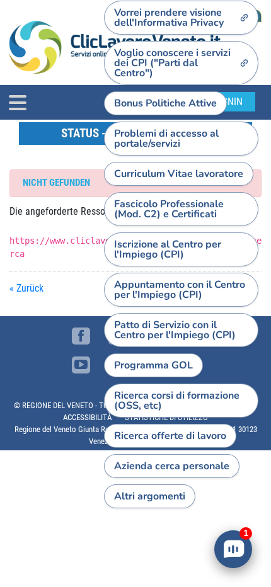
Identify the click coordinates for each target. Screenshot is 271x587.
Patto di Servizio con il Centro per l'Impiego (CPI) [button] (175, 330)
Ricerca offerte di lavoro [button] (170, 436)
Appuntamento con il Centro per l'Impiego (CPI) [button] (179, 290)
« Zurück (26, 288)
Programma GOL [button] (153, 365)
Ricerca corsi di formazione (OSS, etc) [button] (176, 401)
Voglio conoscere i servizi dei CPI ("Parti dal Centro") (172, 63)
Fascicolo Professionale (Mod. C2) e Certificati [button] (169, 209)
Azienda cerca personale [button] (171, 466)
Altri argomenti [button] (149, 496)
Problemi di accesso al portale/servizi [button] (166, 139)
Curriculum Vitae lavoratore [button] (178, 174)
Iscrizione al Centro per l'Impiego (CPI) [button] (167, 249)
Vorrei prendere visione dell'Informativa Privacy (169, 18)
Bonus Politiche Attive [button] (165, 103)
